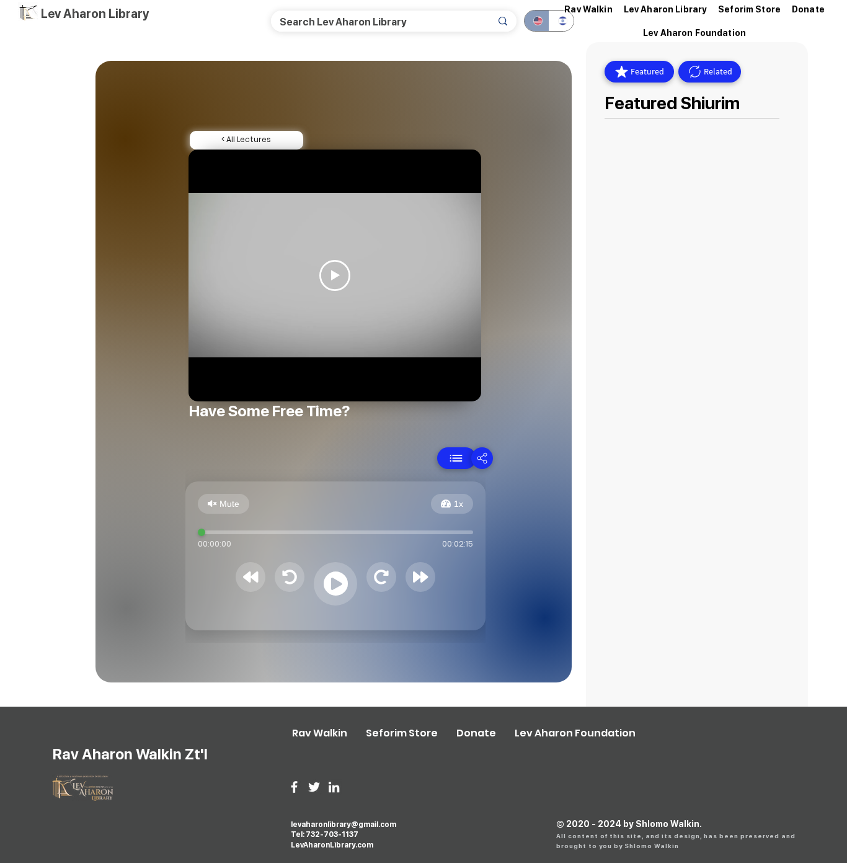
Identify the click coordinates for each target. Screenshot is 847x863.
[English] (537, 21)
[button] (666, 9)
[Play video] (334, 275)
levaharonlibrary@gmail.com (343, 824)
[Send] (456, 458)
